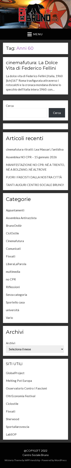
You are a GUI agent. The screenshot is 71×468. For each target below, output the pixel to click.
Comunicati (13, 248)
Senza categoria (16, 294)
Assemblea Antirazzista (21, 218)
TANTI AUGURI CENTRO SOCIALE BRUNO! (35, 185)
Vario (9, 317)
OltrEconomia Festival (20, 396)
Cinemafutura (15, 241)
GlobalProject (15, 373)
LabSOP (11, 434)
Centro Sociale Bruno (35, 455)
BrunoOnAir (14, 225)
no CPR (11, 279)
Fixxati (10, 256)
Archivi (10, 343)
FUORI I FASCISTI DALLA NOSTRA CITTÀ (34, 177)
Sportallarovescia (17, 426)
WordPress (60, 460)
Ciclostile (12, 403)
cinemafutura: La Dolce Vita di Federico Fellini (32, 65)
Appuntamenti (15, 210)
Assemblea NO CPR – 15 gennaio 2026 (31, 157)
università (12, 310)
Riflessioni (13, 287)
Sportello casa (15, 302)
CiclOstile (12, 233)
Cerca (10, 105)
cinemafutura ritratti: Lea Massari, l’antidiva (35, 149)
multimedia (13, 271)
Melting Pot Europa (19, 380)
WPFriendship (32, 460)
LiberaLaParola (16, 264)
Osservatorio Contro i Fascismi (26, 388)
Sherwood (12, 419)
